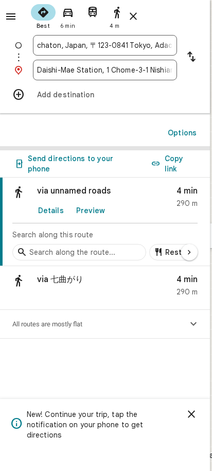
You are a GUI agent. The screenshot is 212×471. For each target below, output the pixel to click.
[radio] (43, 15)
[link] (105, 222)
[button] (105, 288)
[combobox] (105, 45)
